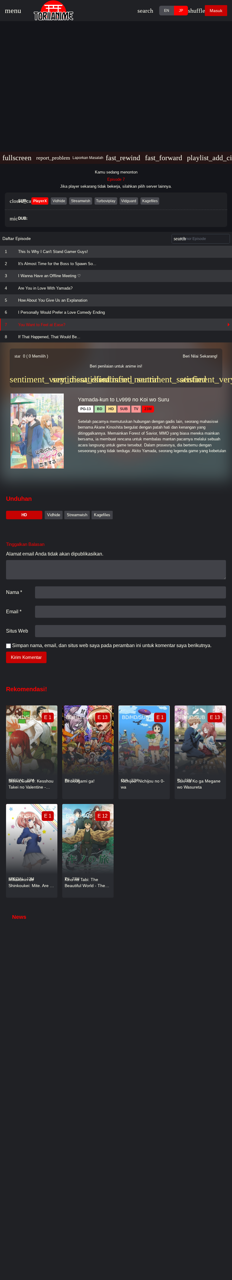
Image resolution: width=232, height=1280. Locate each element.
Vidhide (53, 515)
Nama (14, 592)
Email (13, 611)
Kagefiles (102, 515)
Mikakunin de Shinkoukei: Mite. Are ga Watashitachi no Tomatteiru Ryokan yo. (31, 883)
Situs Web (17, 631)
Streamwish (77, 515)
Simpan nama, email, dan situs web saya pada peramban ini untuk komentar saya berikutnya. (111, 645)
